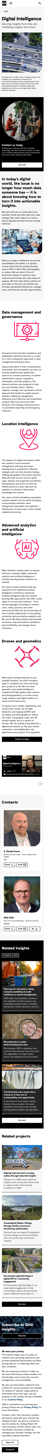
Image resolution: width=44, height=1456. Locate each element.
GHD (4, 3)
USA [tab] (15, 955)
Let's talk (22, 165)
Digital (6, 11)
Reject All (10, 1442)
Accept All (10, 1449)
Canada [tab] (6, 955)
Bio (33, 929)
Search (39, 3)
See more (22, 1120)
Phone (7, 865)
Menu (10, 3)
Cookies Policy (15, 1400)
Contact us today (22, 739)
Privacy (31, 1407)
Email (20, 865)
